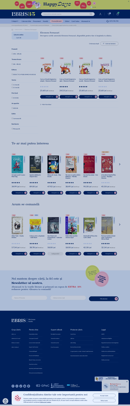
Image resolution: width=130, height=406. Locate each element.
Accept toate (104, 395)
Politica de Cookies (45, 402)
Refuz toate (104, 400)
